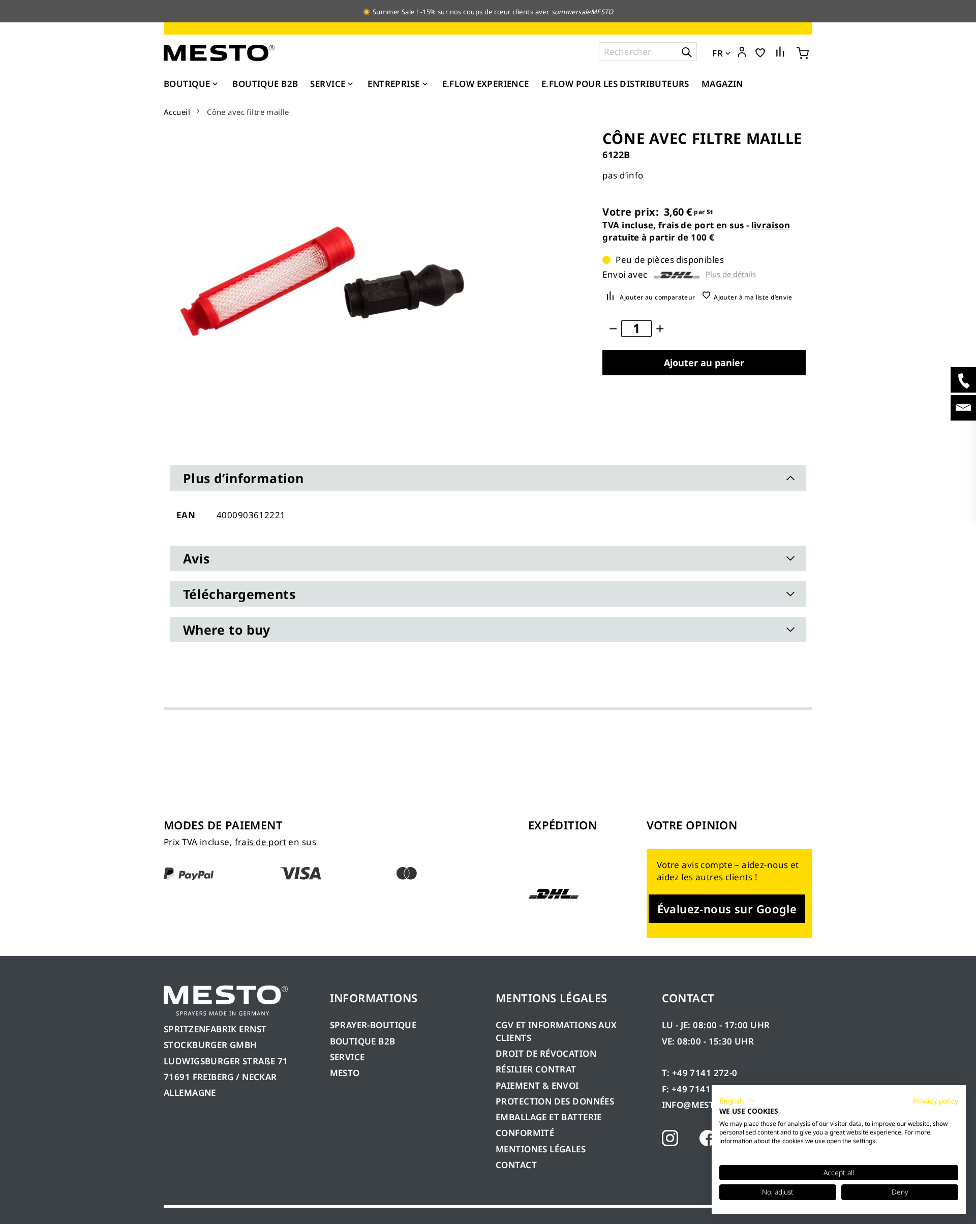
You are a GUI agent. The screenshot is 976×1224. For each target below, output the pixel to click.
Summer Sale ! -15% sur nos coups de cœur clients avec (493, 11)
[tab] (488, 478)
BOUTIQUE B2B (362, 1041)
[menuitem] (192, 84)
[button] (742, 52)
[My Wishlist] (760, 52)
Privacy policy (935, 1101)
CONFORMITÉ (525, 1133)
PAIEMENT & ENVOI (537, 1085)
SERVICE (347, 1057)
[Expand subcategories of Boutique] (215, 84)
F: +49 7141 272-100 (705, 1089)
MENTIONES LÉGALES (541, 1149)
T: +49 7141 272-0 (700, 1073)
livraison (770, 225)
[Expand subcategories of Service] (350, 84)
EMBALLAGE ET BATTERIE (549, 1117)
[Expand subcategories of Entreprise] (425, 84)
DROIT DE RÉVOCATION (546, 1053)
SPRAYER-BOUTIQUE (373, 1025)
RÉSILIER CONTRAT (536, 1069)
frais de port (260, 842)
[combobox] (648, 51)
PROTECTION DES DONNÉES (555, 1101)
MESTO (345, 1073)
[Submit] (687, 51)
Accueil (177, 112)
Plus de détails (731, 274)
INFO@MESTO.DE (698, 1105)
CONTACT (516, 1165)
